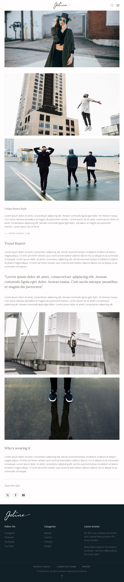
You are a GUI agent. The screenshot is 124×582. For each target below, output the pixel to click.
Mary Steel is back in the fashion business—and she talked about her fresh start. (100, 550)
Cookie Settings (66, 566)
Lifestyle (48, 541)
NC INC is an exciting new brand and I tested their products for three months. (100, 536)
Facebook (9, 541)
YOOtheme (82, 571)
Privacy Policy (42, 566)
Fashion (48, 537)
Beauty (47, 532)
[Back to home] (62, 5)
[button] (111, 5)
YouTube (9, 546)
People (47, 546)
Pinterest (9, 537)
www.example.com (19, 233)
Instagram (10, 532)
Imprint (86, 566)
